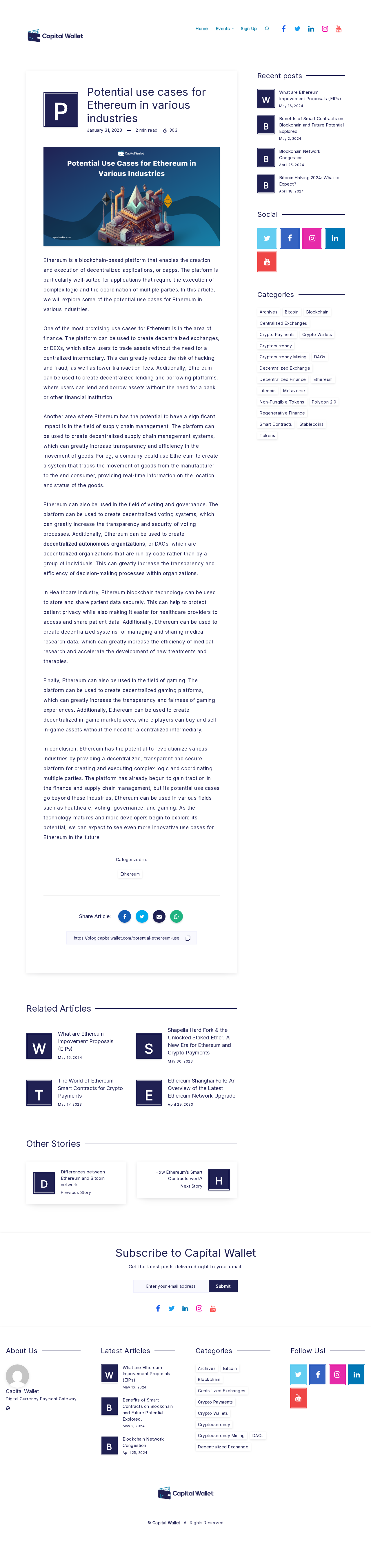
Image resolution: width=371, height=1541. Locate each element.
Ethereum (130, 874)
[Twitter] (297, 28)
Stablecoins (312, 424)
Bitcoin (292, 311)
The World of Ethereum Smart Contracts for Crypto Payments (90, 1088)
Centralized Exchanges (283, 323)
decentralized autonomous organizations (94, 544)
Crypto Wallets (317, 334)
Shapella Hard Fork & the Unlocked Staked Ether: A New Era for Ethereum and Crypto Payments (199, 1041)
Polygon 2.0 (324, 401)
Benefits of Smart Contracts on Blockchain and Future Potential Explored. (311, 125)
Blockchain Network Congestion (300, 154)
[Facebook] (283, 28)
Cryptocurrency (276, 345)
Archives (268, 311)
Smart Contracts (276, 424)
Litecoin (268, 390)
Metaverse (294, 390)
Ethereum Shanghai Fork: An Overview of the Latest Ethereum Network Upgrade (202, 1088)
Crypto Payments (277, 334)
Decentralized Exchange (285, 368)
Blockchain (317, 311)
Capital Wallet (22, 1391)
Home (201, 28)
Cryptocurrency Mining (283, 356)
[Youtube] (338, 28)
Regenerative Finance (282, 412)
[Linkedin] (311, 28)
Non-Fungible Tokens (282, 401)
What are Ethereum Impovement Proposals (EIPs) (85, 1041)
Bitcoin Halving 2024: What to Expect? (309, 181)
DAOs (319, 356)
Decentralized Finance (283, 379)
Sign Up (249, 28)
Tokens (267, 435)
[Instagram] (325, 28)
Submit (223, 1286)
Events (223, 28)
